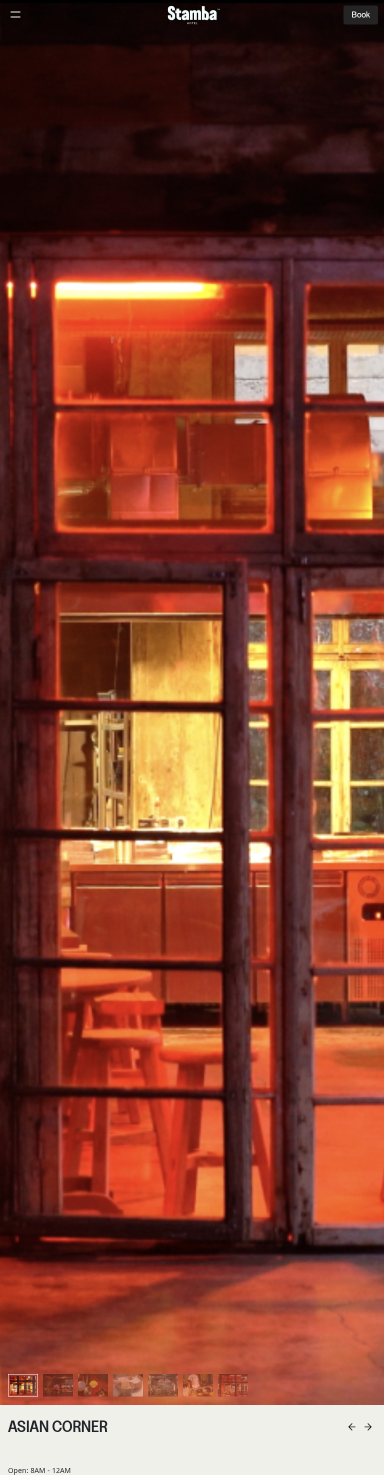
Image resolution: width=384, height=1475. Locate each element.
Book (361, 15)
